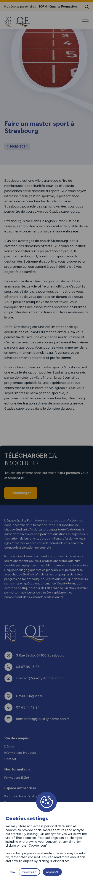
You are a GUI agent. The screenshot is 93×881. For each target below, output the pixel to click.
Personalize (29, 871)
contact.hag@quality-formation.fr (42, 719)
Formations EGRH (16, 778)
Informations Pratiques (20, 753)
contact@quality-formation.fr (39, 678)
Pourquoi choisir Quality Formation (28, 796)
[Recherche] (87, 7)
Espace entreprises (20, 788)
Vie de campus (16, 738)
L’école (9, 746)
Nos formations (17, 769)
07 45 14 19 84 (28, 707)
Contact (10, 759)
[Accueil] (20, 22)
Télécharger (21, 493)
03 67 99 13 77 (27, 667)
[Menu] (85, 20)
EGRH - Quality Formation (57, 6)
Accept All (52, 871)
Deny (12, 871)
